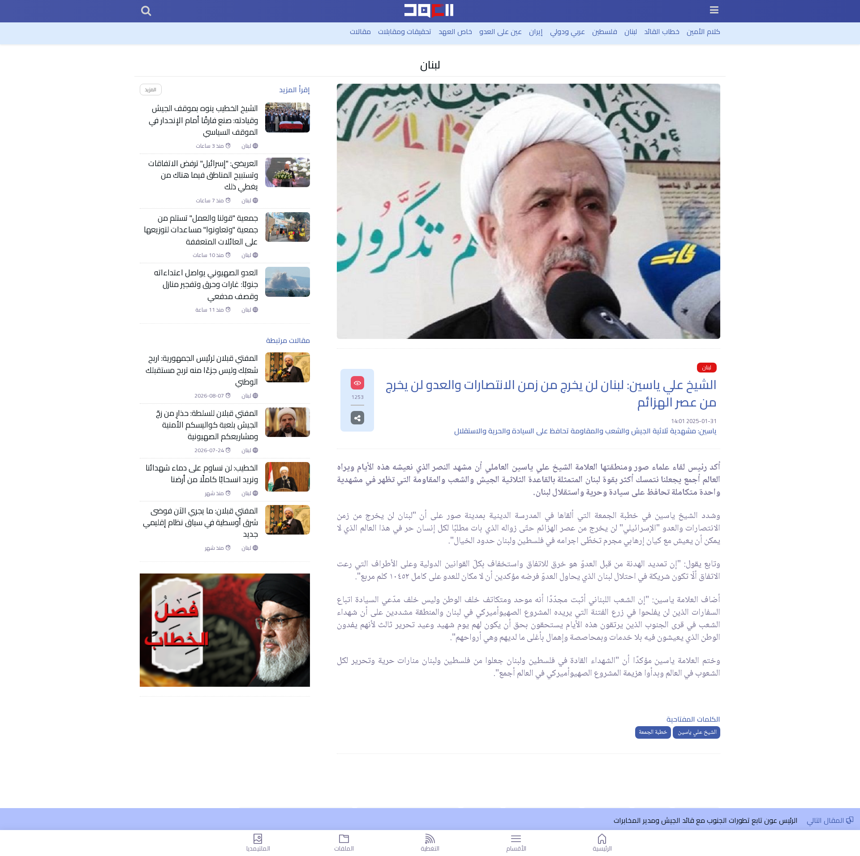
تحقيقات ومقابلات (404, 31)
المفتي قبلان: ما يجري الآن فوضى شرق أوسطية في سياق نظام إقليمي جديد (200, 522)
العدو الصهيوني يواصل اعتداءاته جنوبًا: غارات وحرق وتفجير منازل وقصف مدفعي (206, 284)
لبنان (630, 31)
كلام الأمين (703, 31)
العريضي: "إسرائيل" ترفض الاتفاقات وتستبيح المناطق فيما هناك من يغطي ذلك (203, 175)
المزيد (150, 89)
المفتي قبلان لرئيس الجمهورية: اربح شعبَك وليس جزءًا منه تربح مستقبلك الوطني (202, 370)
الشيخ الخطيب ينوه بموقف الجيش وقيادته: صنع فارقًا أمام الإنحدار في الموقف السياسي (203, 120)
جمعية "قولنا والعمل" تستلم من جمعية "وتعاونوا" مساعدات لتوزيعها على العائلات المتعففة (201, 230)
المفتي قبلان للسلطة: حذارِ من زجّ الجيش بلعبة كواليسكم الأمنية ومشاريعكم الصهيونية (207, 425)
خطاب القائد (661, 31)
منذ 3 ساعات (210, 146)
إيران (536, 31)
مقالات (360, 31)
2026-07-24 (209, 450)
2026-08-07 (209, 396)
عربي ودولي (567, 31)
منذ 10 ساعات (209, 255)
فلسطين (604, 31)
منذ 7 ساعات (210, 201)
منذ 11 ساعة (210, 310)
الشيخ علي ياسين (696, 732)
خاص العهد (455, 31)
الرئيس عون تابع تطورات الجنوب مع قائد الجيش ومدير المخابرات (706, 820)
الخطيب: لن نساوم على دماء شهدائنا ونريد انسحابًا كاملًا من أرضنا (202, 474)
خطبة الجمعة (653, 732)
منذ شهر (215, 493)
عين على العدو (500, 31)
